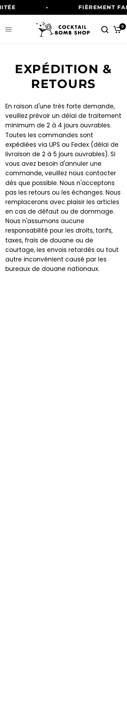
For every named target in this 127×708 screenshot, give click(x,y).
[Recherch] (105, 29)
